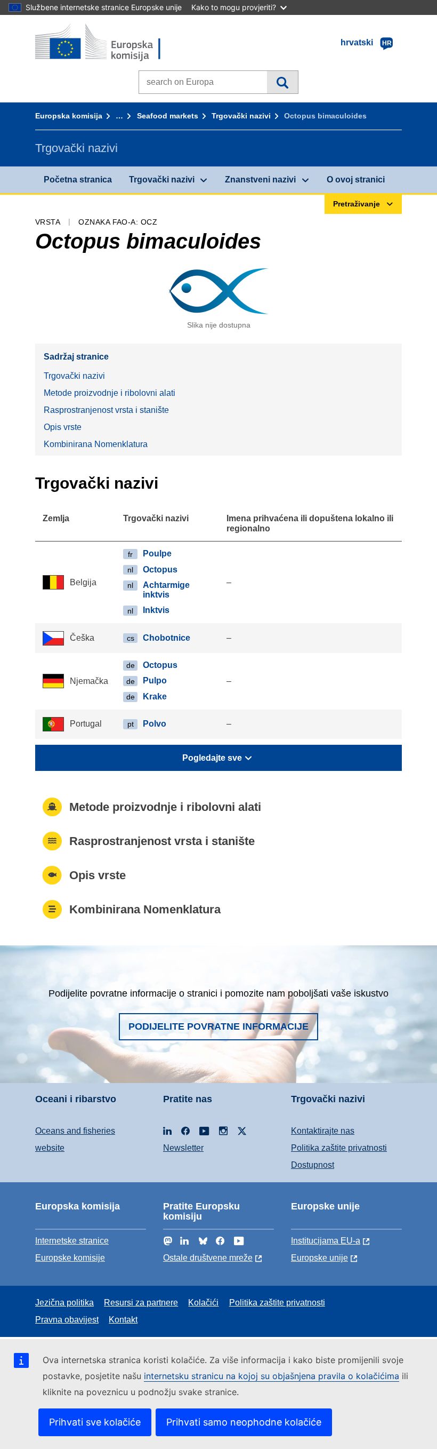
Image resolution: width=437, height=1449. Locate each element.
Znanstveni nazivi (260, 179)
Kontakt (123, 1319)
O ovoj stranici (356, 179)
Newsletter (183, 1147)
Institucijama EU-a (325, 1240)
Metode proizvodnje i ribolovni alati (109, 392)
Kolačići (203, 1302)
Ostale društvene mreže (208, 1257)
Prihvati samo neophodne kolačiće (243, 1422)
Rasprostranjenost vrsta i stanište (106, 410)
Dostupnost (312, 1164)
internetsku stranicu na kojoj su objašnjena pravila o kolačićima (271, 1376)
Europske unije (319, 1257)
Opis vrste (63, 427)
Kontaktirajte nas (322, 1130)
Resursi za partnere (141, 1302)
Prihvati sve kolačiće (95, 1422)
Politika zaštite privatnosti (339, 1147)
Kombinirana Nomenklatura (96, 444)
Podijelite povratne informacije (218, 1026)
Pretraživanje (282, 82)
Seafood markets (167, 116)
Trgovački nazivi (241, 116)
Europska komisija (68, 116)
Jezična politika (64, 1302)
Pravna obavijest (67, 1319)
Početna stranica (78, 179)
